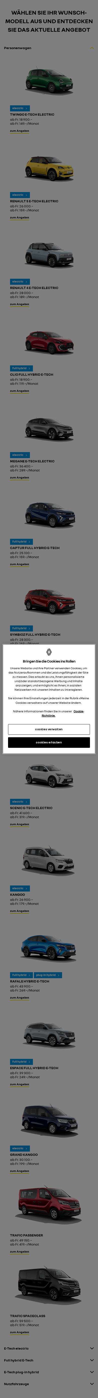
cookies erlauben (49, 742)
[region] (49, 699)
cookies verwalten (49, 729)
